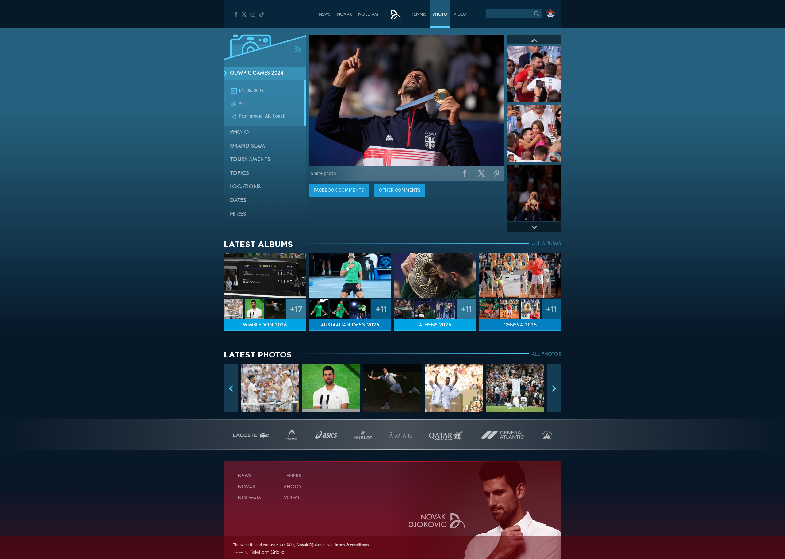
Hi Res (238, 214)
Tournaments (250, 160)
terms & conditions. (352, 544)
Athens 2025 (435, 325)
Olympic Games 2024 (257, 73)
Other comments (400, 190)
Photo (440, 14)
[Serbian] (550, 14)
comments (339, 190)
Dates (238, 200)
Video (460, 14)
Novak (344, 14)
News (325, 14)
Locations (245, 187)
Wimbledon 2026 (265, 325)
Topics (239, 173)
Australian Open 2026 (349, 325)
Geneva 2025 (520, 325)
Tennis (419, 14)
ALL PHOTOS (546, 354)
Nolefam (368, 14)
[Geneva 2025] (520, 275)
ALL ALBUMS (546, 243)
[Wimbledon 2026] (265, 275)
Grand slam (247, 146)
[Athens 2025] (435, 275)
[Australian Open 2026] (350, 275)
